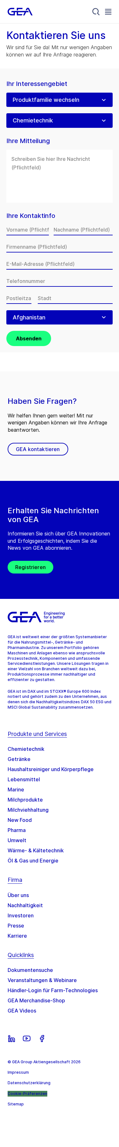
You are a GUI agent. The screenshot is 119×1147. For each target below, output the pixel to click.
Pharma (17, 830)
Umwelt (17, 840)
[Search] (96, 12)
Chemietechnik (26, 749)
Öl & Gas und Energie (33, 860)
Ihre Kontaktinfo (30, 216)
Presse (16, 925)
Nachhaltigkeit (25, 905)
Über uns (18, 895)
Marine (16, 789)
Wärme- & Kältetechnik (36, 850)
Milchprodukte (25, 799)
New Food (20, 820)
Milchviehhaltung (28, 810)
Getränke (19, 759)
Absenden (29, 338)
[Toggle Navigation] (108, 11)
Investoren (21, 915)
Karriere (17, 936)
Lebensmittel (24, 779)
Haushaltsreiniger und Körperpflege (51, 769)
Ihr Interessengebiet (36, 84)
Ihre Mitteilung (28, 141)
